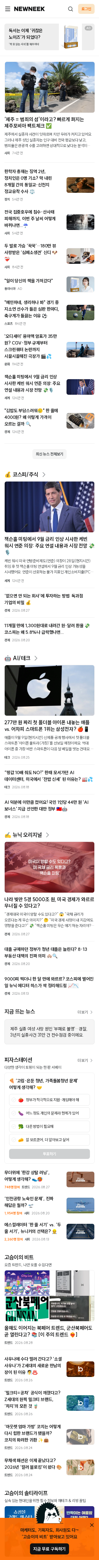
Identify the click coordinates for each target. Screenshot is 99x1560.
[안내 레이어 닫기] (92, 1525)
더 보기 (83, 1012)
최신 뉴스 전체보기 (49, 454)
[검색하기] (70, 9)
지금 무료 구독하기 (49, 1549)
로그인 (86, 8)
